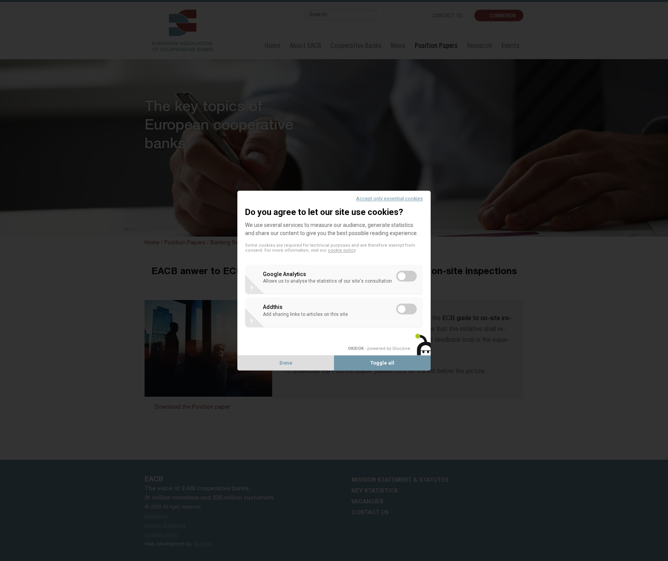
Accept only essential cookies (389, 198)
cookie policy (342, 250)
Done (285, 363)
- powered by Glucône (379, 348)
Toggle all (382, 363)
